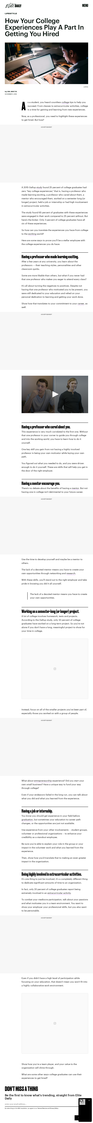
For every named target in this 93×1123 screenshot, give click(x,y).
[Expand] (81, 1100)
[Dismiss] (89, 1100)
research (70, 573)
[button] (54, 394)
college (65, 102)
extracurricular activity (59, 893)
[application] (55, 394)
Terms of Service (42, 1108)
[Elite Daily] (13, 5)
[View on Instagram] (55, 669)
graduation (27, 819)
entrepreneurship (43, 780)
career (81, 303)
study (39, 187)
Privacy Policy (54, 1108)
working (32, 233)
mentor (75, 488)
